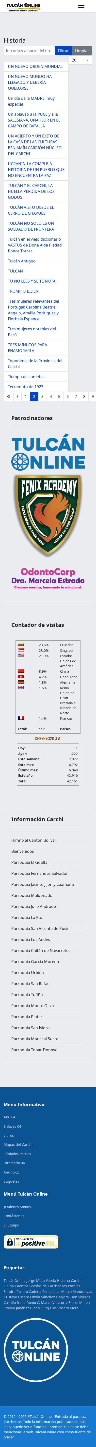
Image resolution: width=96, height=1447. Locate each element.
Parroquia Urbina (27, 972)
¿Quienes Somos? (18, 1206)
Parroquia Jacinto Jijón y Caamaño (42, 884)
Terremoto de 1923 (25, 386)
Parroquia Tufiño (27, 994)
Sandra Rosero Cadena (22, 1291)
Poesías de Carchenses (48, 1286)
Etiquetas (11, 1181)
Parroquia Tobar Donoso (34, 1049)
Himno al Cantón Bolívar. (34, 840)
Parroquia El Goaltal (29, 862)
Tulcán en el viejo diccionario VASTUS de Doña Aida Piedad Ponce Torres (35, 245)
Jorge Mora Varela (41, 1280)
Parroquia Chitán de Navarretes (40, 950)
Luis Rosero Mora (64, 1308)
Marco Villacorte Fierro (59, 1302)
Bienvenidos (22, 851)
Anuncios (11, 1172)
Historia (63, 1280)
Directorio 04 (14, 1163)
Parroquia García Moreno (35, 961)
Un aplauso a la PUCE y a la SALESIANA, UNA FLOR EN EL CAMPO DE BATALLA (34, 120)
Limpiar (82, 50)
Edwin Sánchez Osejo (47, 1297)
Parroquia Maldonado (31, 895)
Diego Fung (39, 1308)
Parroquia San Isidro (30, 1027)
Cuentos (21, 1286)
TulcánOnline (15, 1280)
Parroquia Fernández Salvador (39, 873)
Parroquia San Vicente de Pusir (40, 928)
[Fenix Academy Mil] (48, 515)
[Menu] (81, 7)
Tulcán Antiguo (22, 261)
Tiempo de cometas (26, 376)
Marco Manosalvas (76, 1291)
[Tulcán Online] (48, 452)
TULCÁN (15, 271)
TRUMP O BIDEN (23, 291)
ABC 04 (9, 1117)
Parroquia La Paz (27, 917)
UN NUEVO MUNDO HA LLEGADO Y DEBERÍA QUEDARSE (30, 82)
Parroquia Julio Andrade (33, 906)
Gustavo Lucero (16, 1297)
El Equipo (11, 1225)
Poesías (74, 1286)
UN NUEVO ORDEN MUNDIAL (35, 66)
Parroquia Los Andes (30, 939)
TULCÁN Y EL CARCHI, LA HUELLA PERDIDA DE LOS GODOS (31, 191)
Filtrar (63, 50)
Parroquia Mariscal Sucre (34, 1038)
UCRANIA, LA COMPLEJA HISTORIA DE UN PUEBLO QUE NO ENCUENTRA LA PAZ (36, 169)
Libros (9, 1135)
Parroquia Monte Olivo (32, 1005)
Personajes (51, 1291)
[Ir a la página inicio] (9, 396)
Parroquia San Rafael (30, 983)
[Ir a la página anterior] (17, 396)
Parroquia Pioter (26, 1016)
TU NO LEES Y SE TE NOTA (31, 281)
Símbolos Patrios (17, 1153)
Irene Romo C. (28, 1302)
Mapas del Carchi (18, 1144)
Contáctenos (14, 1215)
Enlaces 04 (12, 1126)
